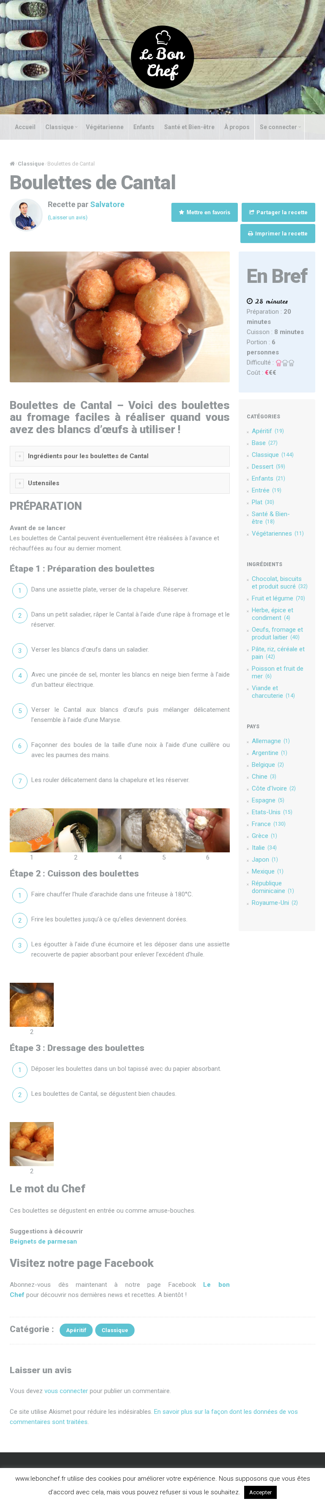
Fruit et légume (278, 598)
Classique (59, 127)
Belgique (268, 765)
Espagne (268, 800)
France (269, 824)
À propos (237, 127)
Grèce (264, 836)
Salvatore (107, 204)
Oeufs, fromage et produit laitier (277, 633)
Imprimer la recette (281, 233)
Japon (265, 859)
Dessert (268, 466)
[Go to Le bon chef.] (12, 163)
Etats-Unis (272, 812)
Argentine (269, 753)
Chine (264, 776)
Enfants (143, 127)
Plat (263, 502)
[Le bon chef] (162, 56)
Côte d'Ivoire (274, 788)
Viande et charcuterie (273, 691)
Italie (264, 848)
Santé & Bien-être (271, 517)
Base (265, 443)
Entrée (266, 490)
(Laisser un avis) (68, 217)
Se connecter (278, 127)
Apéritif (268, 431)
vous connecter (66, 1391)
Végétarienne (105, 127)
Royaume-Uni (275, 903)
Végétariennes (278, 533)
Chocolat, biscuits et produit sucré (280, 582)
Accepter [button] (260, 1492)
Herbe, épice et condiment (272, 614)
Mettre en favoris (207, 212)
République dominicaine (273, 887)
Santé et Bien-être (189, 127)
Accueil (25, 127)
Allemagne (271, 741)
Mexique (268, 871)
